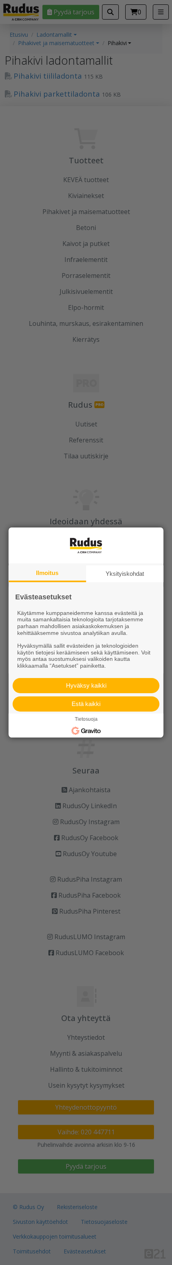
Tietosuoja (86, 719)
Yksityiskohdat (125, 573)
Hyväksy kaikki (86, 685)
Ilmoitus (47, 572)
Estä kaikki (86, 703)
